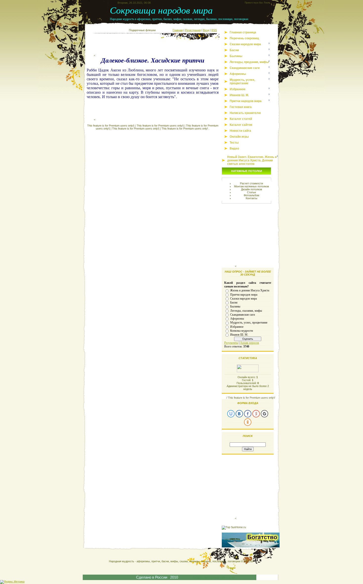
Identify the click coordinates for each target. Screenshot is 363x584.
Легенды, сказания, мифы (246, 310)
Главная (178, 30)
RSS (214, 30)
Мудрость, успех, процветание (248, 322)
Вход (206, 30)
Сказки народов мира (243, 298)
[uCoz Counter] (248, 371)
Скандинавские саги (242, 314)
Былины (235, 306)
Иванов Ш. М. (239, 334)
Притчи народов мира (243, 294)
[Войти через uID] (231, 413)
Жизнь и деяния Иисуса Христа (249, 290)
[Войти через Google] (264, 413)
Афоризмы (237, 318)
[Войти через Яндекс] (256, 413)
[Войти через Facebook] (247, 413)
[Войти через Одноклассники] (247, 422)
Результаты (231, 343)
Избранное (236, 326)
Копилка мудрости (241, 330)
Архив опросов (249, 343)
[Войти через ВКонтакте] (239, 413)
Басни (233, 302)
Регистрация (193, 30)
